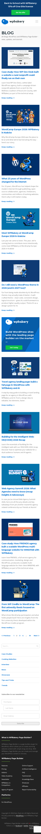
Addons (4, 772)
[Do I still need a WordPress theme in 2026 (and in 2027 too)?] (20, 271)
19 (30, 636)
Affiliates (25, 786)
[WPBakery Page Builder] (16, 21)
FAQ (23, 772)
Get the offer (20, 12)
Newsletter (5, 779)
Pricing (4, 769)
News (4, 670)
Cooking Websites (9, 659)
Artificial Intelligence (29, 769)
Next (36, 636)
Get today (14, 348)
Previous (6, 636)
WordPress (20, 816)
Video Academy (7, 776)
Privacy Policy (34, 826)
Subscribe (20, 723)
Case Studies (7, 654)
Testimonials (26, 776)
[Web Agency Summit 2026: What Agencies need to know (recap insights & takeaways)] (20, 474)
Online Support (27, 766)
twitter (26, 826)
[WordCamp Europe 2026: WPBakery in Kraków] (20, 115)
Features (5, 766)
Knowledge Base (28, 779)
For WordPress (7, 802)
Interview (5, 664)
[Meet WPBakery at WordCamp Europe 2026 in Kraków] (20, 219)
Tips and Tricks (8, 680)
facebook (19, 826)
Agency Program (7, 790)
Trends (4, 685)
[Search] (37, 646)
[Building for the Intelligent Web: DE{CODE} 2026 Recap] (20, 423)
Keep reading (7, 98)
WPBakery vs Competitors (6, 784)
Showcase (6, 675)
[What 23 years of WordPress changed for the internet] (20, 164)
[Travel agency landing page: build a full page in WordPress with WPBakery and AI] (20, 368)
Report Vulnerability (29, 790)
